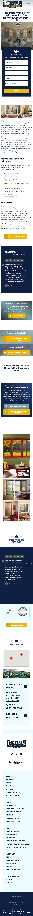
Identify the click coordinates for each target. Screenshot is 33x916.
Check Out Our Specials (17, 352)
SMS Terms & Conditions (16, 899)
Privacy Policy (16, 897)
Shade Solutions (13, 792)
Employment (11, 863)
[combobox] (16, 83)
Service (9, 867)
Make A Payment (13, 860)
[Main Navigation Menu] (28, 4)
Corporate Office (13, 686)
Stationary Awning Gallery (18, 844)
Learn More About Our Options (18, 339)
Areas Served (12, 876)
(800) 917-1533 (14, 708)
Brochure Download (15, 821)
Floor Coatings (13, 795)
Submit (16, 91)
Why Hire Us (11, 805)
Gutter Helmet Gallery (15, 841)
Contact (10, 854)
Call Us (4, 912)
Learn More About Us (18, 406)
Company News (12, 818)
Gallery (10, 828)
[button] (13, 620)
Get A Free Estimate (17, 236)
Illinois (9, 880)
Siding (8, 786)
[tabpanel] (16, 477)
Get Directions (12, 700)
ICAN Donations (13, 870)
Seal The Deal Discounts (16, 808)
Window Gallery (13, 831)
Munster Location (12, 716)
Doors (9, 783)
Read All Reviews (17, 625)
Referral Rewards (13, 812)
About (9, 802)
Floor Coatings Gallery (16, 847)
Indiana (9, 883)
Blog (8, 857)
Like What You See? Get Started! (18, 412)
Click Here (18, 316)
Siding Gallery (12, 837)
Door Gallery (12, 834)
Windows (10, 779)
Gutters (9, 789)
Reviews (9, 815)
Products (11, 776)
